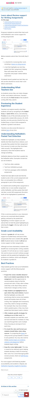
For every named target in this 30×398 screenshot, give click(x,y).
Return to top (4, 370)
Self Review (24, 356)
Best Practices (7, 28)
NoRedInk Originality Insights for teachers (13, 366)
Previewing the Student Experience (12, 23)
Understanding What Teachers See (12, 22)
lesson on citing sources (19, 64)
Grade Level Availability (10, 27)
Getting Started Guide (20, 8)
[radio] (11, 378)
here (7, 130)
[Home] (15, 3)
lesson (23, 333)
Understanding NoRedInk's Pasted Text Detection (16, 25)
